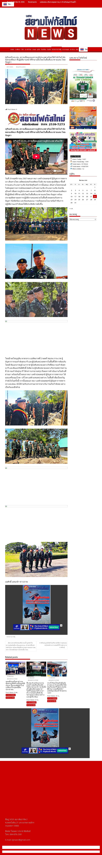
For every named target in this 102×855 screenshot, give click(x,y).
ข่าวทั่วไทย (28, 49)
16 (71, 196)
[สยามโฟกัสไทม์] (7, 49)
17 (75, 196)
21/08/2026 (31, 678)
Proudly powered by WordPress (38, 852)
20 (87, 196)
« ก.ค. (71, 208)
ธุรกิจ (38, 49)
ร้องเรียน (43, 49)
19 (83, 196)
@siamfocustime (21, 67)
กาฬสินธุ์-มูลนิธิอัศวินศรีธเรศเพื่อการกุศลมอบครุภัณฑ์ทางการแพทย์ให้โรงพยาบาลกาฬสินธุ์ (53, 645)
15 (95, 193)
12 (83, 193)
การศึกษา (17, 49)
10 (75, 193)
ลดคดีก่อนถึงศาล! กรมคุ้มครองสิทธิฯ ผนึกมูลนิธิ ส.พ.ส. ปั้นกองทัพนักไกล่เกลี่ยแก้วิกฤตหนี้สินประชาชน (70, 2)
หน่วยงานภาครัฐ (56, 49)
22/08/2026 (10, 676)
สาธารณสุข (65, 49)
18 (79, 196)
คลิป (77, 49)
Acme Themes (71, 852)
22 (95, 196)
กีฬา (23, 49)
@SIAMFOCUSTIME (12, 679)
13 (87, 193)
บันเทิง (49, 49)
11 (79, 193)
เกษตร (34, 49)
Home (12, 49)
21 (91, 196)
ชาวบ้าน (72, 49)
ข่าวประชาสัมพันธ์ (10, 695)
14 (91, 193)
